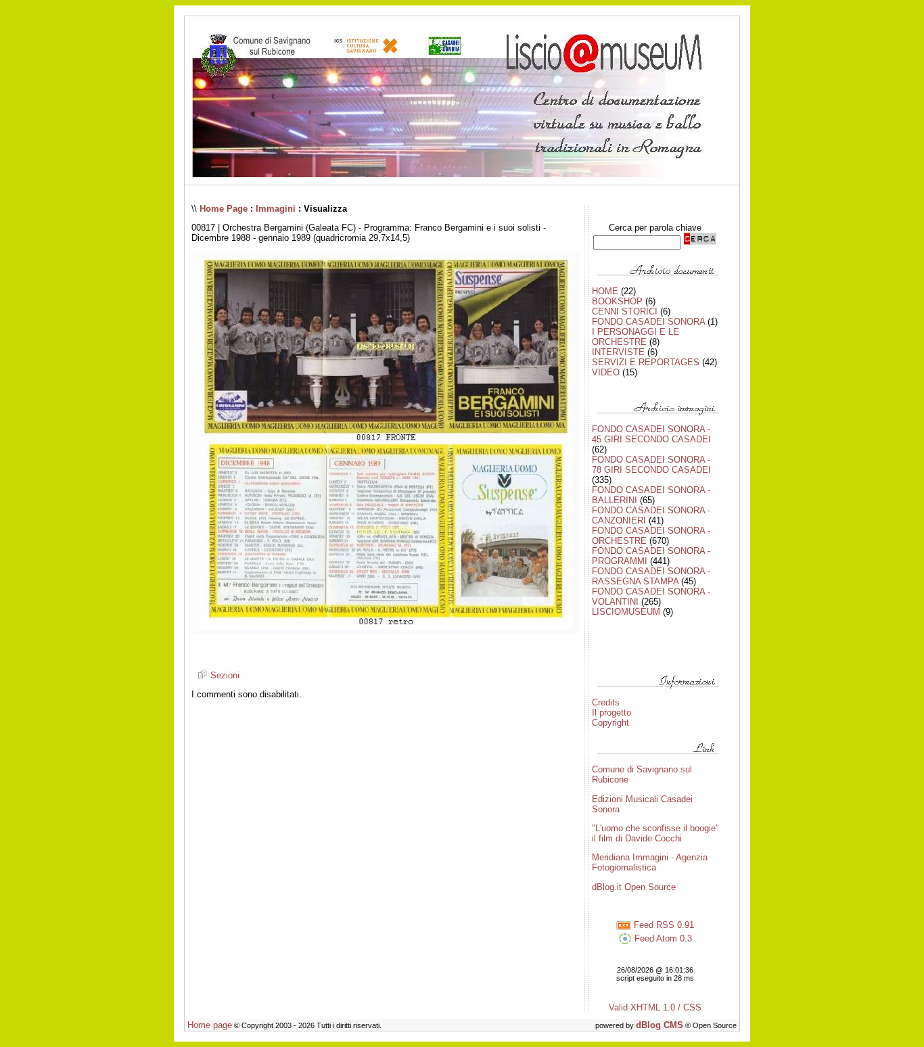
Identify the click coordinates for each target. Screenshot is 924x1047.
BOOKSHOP (617, 301)
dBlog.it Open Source (634, 887)
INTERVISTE (618, 352)
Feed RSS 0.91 (662, 925)
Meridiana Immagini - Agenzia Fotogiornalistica (650, 862)
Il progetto (611, 712)
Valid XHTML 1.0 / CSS (655, 1007)
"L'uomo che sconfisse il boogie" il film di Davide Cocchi (655, 833)
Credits (606, 702)
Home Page (224, 209)
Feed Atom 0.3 (662, 938)
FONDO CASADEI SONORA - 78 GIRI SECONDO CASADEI (651, 465)
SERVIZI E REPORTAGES (645, 362)
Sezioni (223, 675)
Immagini (276, 209)
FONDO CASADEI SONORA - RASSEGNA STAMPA (651, 576)
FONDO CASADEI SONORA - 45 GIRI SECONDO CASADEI (651, 434)
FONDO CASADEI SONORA (648, 322)
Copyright (610, 723)
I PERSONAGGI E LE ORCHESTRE (635, 337)
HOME (605, 291)
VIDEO (606, 372)
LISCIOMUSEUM (626, 612)
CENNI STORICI (624, 311)
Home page (209, 1025)
